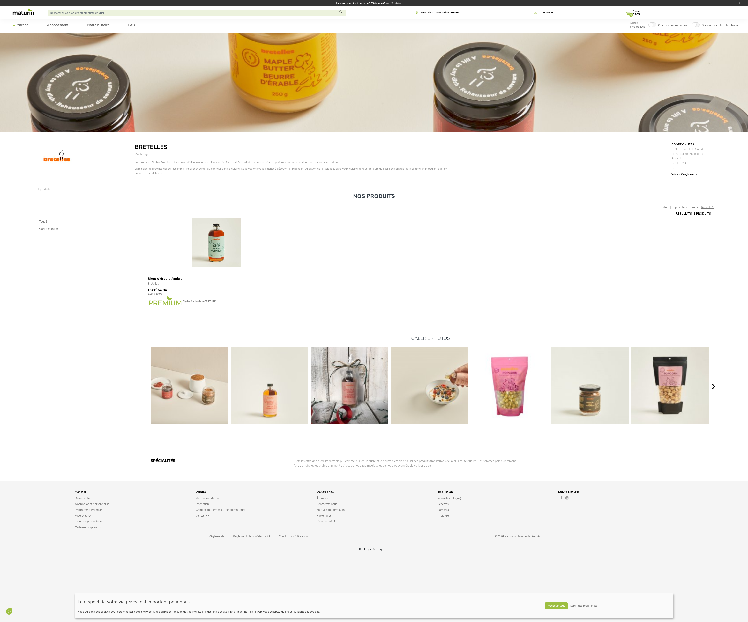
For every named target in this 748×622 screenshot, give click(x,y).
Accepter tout (556, 606)
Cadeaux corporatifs (88, 527)
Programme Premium (89, 510)
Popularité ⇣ (680, 207)
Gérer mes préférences (583, 606)
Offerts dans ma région (673, 24)
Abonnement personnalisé (92, 504)
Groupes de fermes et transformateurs (220, 510)
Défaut (665, 207)
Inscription (202, 504)
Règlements (216, 536)
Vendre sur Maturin (208, 498)
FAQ (131, 25)
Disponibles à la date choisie (720, 24)
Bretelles (153, 283)
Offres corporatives (637, 25)
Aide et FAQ (83, 516)
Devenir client (84, 498)
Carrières (443, 510)
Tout (43, 222)
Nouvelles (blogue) (449, 498)
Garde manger (50, 229)
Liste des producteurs (88, 521)
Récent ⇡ (707, 207)
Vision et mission (327, 521)
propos (323, 498)
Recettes (443, 504)
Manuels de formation (331, 510)
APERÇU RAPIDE (159, 222)
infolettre (443, 516)
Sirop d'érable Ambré (165, 278)
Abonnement (58, 25)
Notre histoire (98, 25)
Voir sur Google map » (684, 174)
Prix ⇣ (694, 207)
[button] (437, 13)
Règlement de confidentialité (251, 536)
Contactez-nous (327, 504)
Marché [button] (22, 25)
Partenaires (324, 516)
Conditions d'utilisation (293, 536)
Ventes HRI (203, 516)
